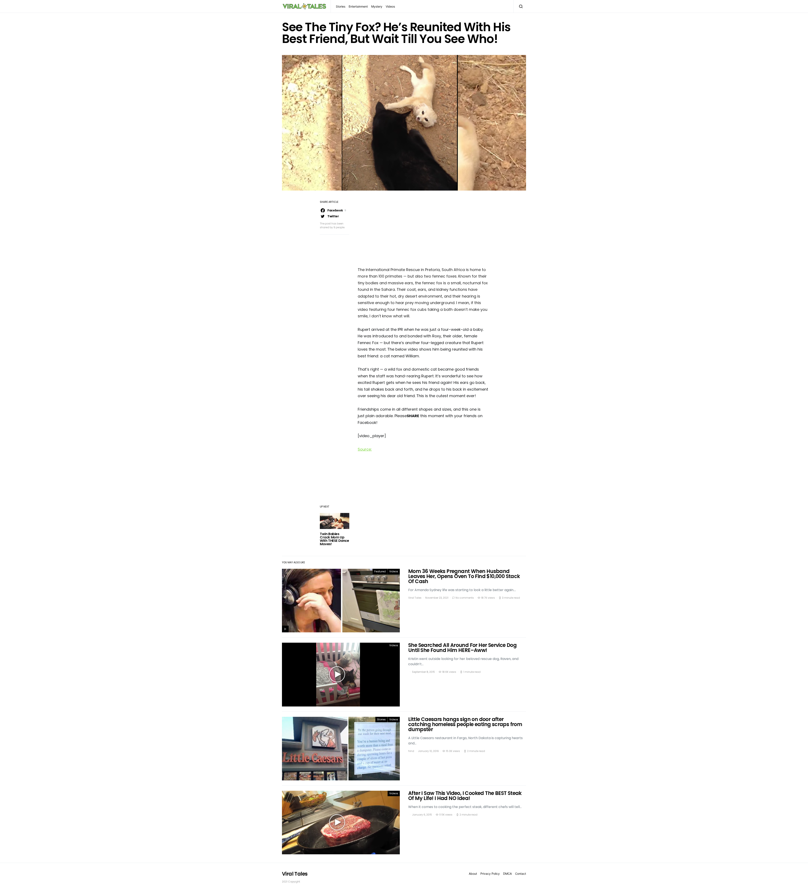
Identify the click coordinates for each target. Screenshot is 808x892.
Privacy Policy (490, 873)
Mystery (376, 6)
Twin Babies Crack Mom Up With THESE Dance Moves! (334, 538)
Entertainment (358, 6)
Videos (390, 6)
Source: (365, 449)
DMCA (507, 873)
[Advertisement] (423, 230)
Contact (520, 873)
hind (411, 751)
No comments (465, 598)
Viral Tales (414, 598)
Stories (340, 6)
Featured (380, 571)
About (473, 873)
